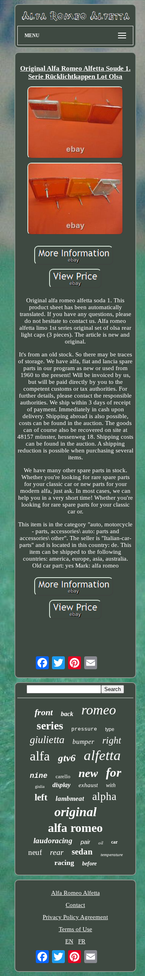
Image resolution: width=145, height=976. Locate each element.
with (111, 785)
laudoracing (52, 840)
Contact (75, 905)
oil (100, 842)
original (75, 811)
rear (57, 852)
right (111, 740)
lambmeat (70, 798)
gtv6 (67, 757)
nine (39, 776)
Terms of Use (75, 929)
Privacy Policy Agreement (75, 917)
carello (63, 776)
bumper (83, 742)
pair (85, 841)
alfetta (102, 755)
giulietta (47, 740)
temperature (112, 854)
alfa (40, 756)
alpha (104, 796)
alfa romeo (75, 827)
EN (69, 941)
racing (64, 863)
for (113, 772)
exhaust (88, 785)
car (114, 842)
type (109, 729)
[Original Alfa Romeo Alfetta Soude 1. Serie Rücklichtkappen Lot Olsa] (75, 123)
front (44, 712)
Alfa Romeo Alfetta (75, 893)
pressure (84, 729)
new (88, 773)
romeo (98, 709)
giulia (39, 786)
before (89, 864)
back (67, 713)
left (41, 797)
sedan (82, 852)
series (50, 725)
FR (81, 941)
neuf (35, 852)
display (61, 784)
